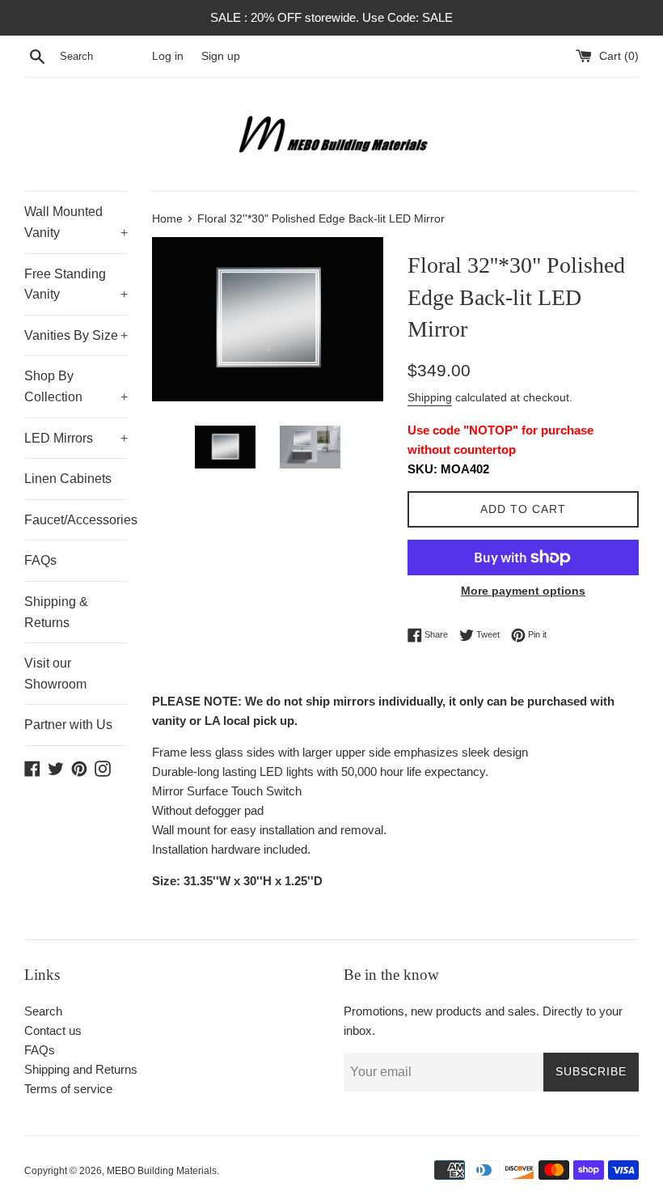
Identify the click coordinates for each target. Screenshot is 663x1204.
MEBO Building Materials (162, 1170)
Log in (168, 56)
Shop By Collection (76, 386)
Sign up (220, 56)
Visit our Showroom (55, 673)
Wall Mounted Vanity (76, 222)
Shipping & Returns (56, 612)
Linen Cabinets (68, 478)
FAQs (40, 560)
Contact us (53, 1030)
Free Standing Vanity (76, 284)
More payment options (523, 590)
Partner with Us (68, 724)
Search (43, 1011)
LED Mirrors (76, 438)
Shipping (430, 397)
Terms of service (68, 1089)
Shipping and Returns (80, 1069)
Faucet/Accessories (76, 520)
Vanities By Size (76, 335)
